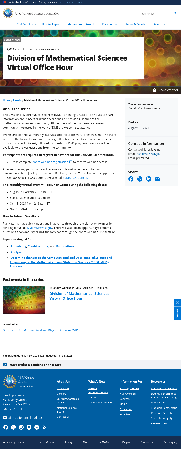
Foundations (65, 246)
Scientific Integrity (161, 418)
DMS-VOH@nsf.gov (39, 228)
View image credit (168, 90)
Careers (61, 393)
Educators (126, 409)
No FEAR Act (105, 442)
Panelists (125, 414)
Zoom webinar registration (50, 162)
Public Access (159, 402)
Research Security (161, 413)
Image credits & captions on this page (34, 365)
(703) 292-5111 (12, 409)
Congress (125, 398)
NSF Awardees (128, 393)
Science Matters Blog (100, 402)
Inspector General (45, 442)
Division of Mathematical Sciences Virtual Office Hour (79, 296)
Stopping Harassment (164, 408)
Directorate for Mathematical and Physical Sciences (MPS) (41, 330)
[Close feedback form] (177, 303)
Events (17, 100)
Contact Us (63, 416)
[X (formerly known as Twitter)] (13, 427)
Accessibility (147, 442)
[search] (175, 14)
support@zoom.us (75, 178)
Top (173, 342)
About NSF (63, 388)
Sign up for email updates (25, 418)
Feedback (177, 313)
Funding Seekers (129, 388)
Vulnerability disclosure (14, 442)
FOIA (85, 442)
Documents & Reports (164, 388)
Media (123, 404)
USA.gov (125, 442)
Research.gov (159, 423)
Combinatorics (38, 246)
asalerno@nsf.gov (148, 154)
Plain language (171, 442)
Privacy (68, 442)
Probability (18, 246)
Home (6, 100)
